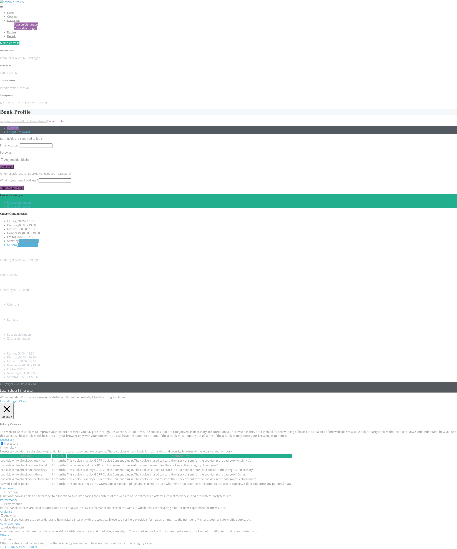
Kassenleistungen (26, 24)
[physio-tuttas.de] (12, 2)
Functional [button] (7, 488)
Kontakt (11, 36)
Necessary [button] (7, 440)
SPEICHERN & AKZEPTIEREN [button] (18, 547)
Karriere (11, 32)
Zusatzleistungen (25, 28)
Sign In (14, 128)
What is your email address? (19, 180)
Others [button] (4, 535)
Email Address (9, 145)
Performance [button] (9, 500)
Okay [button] (22, 401)
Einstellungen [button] (9, 401)
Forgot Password (18, 132)
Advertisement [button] (10, 523)
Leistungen (13, 20)
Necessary (11, 444)
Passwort (6, 153)
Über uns (12, 16)
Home (10, 12)
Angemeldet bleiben (17, 160)
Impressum (27, 391)
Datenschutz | (10, 391)
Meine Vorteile (9, 43)
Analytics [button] (6, 512)
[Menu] (1, 6)
